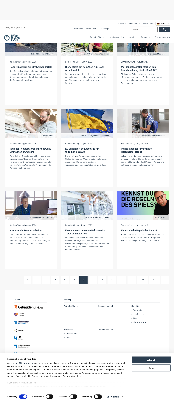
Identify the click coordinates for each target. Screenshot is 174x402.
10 (121, 279)
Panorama (145, 37)
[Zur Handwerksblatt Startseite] (12, 37)
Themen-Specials (162, 37)
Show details (113, 396)
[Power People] (30, 314)
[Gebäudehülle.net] (30, 307)
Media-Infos (148, 23)
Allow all (151, 360)
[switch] (49, 396)
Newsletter (121, 23)
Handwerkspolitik (116, 37)
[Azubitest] (30, 330)
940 (154, 279)
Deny (151, 368)
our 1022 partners (24, 363)
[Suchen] (164, 29)
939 (143, 279)
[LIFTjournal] (30, 338)
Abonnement (134, 23)
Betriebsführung (97, 37)
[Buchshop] (30, 346)
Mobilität (132, 37)
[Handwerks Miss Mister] (30, 322)
